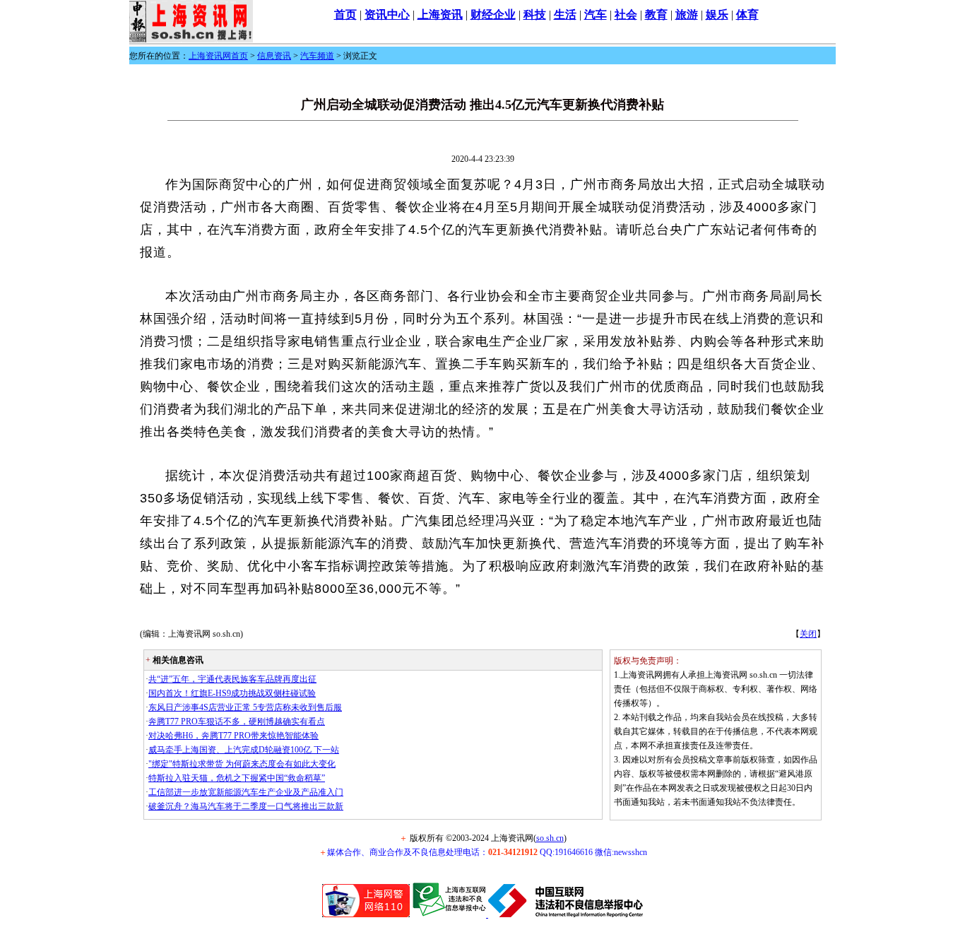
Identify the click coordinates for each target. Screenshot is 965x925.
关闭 (808, 634)
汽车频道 (317, 56)
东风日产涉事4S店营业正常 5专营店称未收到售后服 (245, 707)
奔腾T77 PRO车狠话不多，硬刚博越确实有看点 (236, 721)
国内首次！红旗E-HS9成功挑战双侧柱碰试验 (232, 693)
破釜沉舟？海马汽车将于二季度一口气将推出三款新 (245, 806)
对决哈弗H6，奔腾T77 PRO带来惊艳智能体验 (233, 736)
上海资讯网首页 (218, 56)
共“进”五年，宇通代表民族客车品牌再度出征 (232, 679)
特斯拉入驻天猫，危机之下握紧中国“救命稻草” (236, 778)
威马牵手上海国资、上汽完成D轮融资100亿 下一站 (243, 750)
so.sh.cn (550, 838)
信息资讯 (274, 56)
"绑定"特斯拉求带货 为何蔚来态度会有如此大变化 (242, 764)
